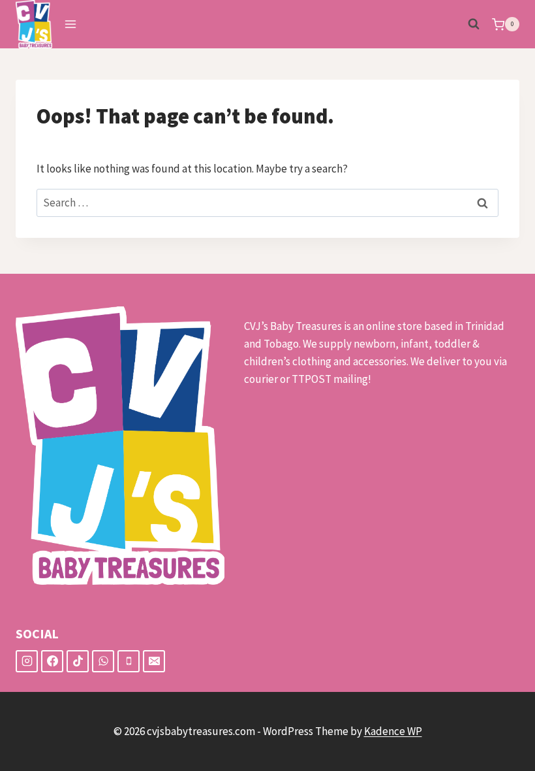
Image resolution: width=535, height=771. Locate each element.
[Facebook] (52, 661)
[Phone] (128, 661)
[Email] (154, 661)
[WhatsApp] (103, 661)
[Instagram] (27, 661)
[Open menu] (71, 24)
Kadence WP (393, 731)
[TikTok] (78, 661)
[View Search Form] (473, 24)
